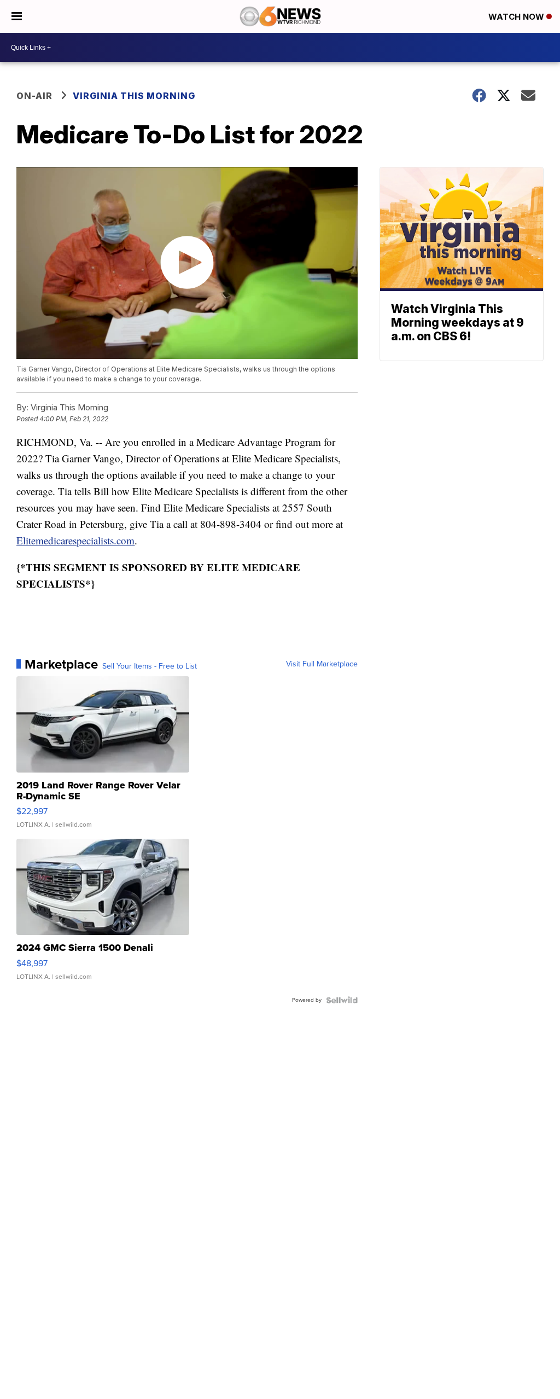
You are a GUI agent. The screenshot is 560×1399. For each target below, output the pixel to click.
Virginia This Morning (134, 95)
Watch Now (517, 16)
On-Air (34, 95)
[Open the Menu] (16, 16)
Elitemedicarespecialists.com (75, 540)
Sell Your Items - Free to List (149, 666)
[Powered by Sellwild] (342, 1000)
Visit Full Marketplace (322, 664)
